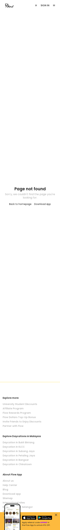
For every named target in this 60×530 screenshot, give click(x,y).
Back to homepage (20, 204)
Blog (5, 489)
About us (8, 480)
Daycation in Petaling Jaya (19, 455)
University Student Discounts (20, 404)
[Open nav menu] (54, 5)
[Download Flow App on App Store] (29, 518)
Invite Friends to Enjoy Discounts (22, 421)
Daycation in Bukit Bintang (18, 442)
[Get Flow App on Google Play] (45, 518)
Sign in (45, 5)
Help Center (10, 485)
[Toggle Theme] (36, 5)
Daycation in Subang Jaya (18, 451)
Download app (12, 493)
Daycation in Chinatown (17, 464)
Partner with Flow (13, 425)
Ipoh (5, 511)
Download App (42, 204)
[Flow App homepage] (9, 5)
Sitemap (8, 498)
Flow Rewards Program (17, 412)
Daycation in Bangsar (16, 459)
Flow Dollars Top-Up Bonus (19, 417)
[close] (56, 515)
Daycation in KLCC (14, 446)
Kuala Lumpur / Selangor (18, 506)
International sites (14, 502)
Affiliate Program (13, 408)
